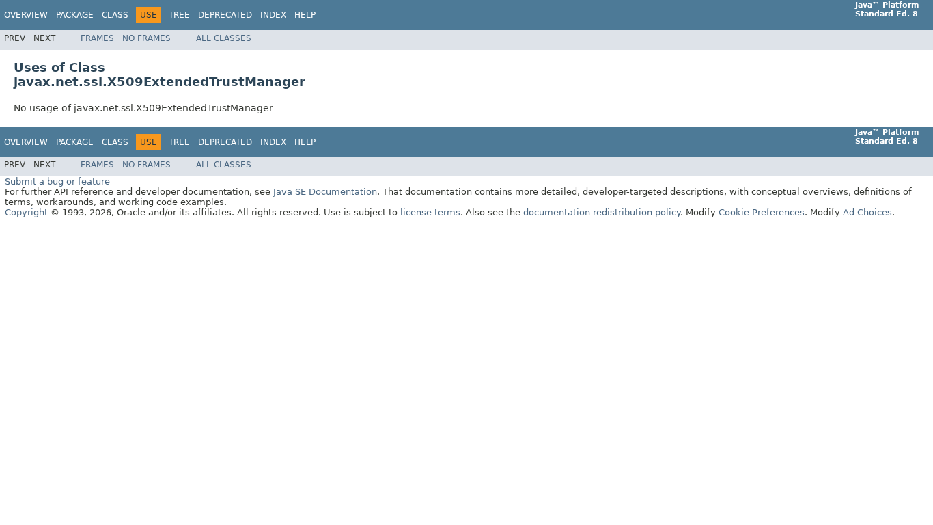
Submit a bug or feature (57, 181)
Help (305, 15)
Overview (26, 15)
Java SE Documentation (325, 192)
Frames (97, 38)
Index (273, 15)
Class (115, 15)
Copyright (26, 212)
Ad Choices (867, 212)
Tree (179, 15)
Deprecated (225, 15)
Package (75, 15)
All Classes (223, 38)
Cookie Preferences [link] (762, 212)
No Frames (146, 38)
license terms (430, 212)
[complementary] (762, 212)
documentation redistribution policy (601, 212)
